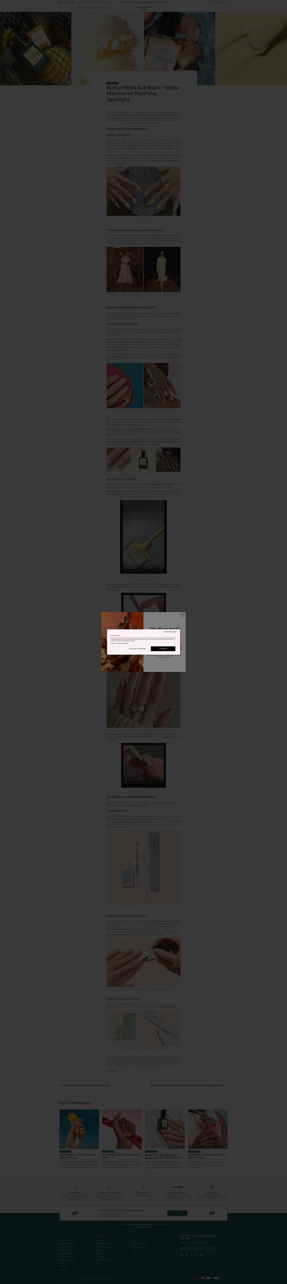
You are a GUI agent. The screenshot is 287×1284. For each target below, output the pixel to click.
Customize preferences (137, 648)
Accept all (163, 648)
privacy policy (125, 643)
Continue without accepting (170, 631)
